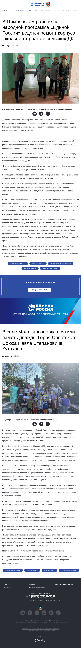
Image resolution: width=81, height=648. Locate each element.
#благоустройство (38, 263)
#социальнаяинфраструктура (61, 263)
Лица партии (33, 584)
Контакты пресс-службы (38, 588)
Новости (28, 10)
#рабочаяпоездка (30, 268)
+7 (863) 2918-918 (40, 596)
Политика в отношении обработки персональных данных (40, 628)
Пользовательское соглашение (41, 625)
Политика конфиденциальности (40, 626)
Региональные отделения (64, 584)
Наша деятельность (16, 10)
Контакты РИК (9, 588)
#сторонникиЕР (49, 570)
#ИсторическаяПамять (69, 570)
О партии (7, 584)
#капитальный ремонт (50, 268)
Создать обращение (40, 290)
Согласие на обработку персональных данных (40, 630)
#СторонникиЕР (32, 570)
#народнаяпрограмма (17, 263)
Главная (5, 10)
